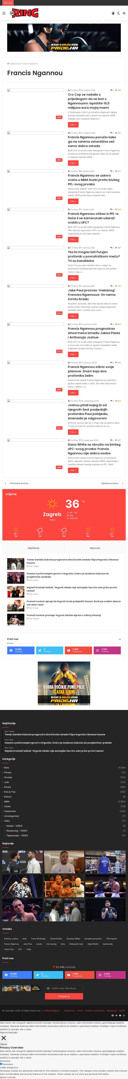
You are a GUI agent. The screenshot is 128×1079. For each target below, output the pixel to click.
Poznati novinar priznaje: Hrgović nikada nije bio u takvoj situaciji (64, 615)
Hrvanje (8, 777)
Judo (6, 782)
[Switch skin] (118, 14)
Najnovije (95, 548)
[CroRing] (24, 13)
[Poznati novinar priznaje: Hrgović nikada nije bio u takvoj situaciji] (15, 619)
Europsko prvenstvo (93, 938)
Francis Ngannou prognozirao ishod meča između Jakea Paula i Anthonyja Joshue (94, 333)
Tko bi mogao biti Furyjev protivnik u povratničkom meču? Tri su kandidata (94, 256)
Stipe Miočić (93, 944)
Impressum (111, 1010)
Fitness (7, 772)
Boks (6, 767)
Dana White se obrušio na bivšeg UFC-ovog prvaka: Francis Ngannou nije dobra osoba (94, 448)
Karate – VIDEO (14, 825)
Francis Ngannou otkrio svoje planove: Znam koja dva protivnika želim (91, 371)
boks (25, 938)
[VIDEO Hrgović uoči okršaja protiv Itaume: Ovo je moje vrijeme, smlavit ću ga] (22, 862)
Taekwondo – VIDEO (17, 835)
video (28, 949)
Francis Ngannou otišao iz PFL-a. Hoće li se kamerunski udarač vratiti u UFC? (93, 218)
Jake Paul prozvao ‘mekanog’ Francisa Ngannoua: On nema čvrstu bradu (92, 294)
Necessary (8, 1064)
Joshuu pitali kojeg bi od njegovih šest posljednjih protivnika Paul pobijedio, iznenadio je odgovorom (88, 411)
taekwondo (108, 944)
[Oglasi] (64, 37)
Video (7, 821)
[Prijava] (113, 14)
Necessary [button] (5, 1061)
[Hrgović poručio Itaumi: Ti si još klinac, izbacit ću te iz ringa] (22, 886)
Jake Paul (27, 944)
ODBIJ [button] (15, 1032)
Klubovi (8, 796)
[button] (35, 105)
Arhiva (80, 1010)
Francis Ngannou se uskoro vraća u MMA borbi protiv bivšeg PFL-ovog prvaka (93, 179)
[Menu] (3, 14)
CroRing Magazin (51, 1010)
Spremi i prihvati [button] (8, 1077)
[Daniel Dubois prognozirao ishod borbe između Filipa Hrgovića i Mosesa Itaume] (105, 886)
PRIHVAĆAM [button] (6, 1032)
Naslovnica (14, 63)
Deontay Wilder (73, 938)
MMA (6, 801)
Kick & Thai (9, 792)
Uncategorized (11, 816)
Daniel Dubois (56, 938)
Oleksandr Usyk (76, 944)
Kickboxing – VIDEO (17, 830)
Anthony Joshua (11, 938)
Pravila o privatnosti (94, 1010)
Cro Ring (74, 90)
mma (63, 944)
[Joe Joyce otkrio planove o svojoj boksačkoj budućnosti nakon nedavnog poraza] (64, 862)
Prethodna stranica (19, 483)
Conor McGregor (38, 938)
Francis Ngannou (11, 944)
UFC (20, 949)
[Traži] (124, 14)
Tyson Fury (9, 949)
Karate (7, 787)
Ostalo (7, 806)
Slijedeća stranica (109, 483)
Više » (73, 124)
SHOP (122, 1010)
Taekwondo (10, 811)
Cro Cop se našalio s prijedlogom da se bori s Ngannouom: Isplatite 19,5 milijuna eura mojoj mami (88, 101)
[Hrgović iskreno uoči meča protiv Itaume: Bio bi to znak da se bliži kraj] (105, 910)
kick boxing (51, 944)
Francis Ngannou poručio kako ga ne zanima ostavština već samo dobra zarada (92, 141)
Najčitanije (33, 548)
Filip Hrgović (111, 938)
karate (39, 944)
